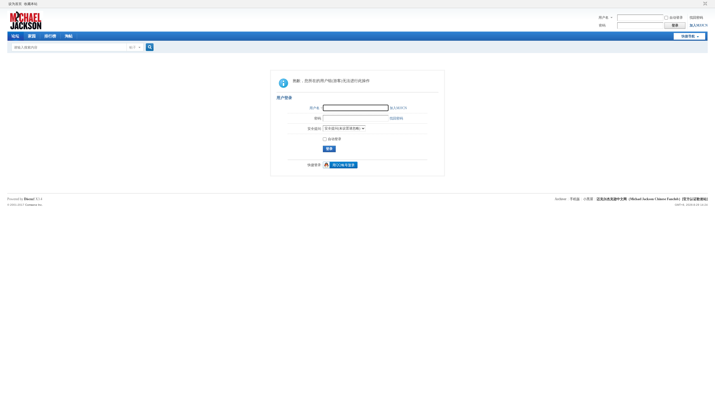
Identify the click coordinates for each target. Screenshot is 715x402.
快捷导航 (688, 36)
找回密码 (696, 18)
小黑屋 (588, 199)
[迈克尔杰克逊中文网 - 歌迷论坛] (25, 28)
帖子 (132, 47)
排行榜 (50, 36)
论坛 (15, 36)
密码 (602, 25)
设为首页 (15, 4)
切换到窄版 (704, 3)
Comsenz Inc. (34, 204)
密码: (318, 118)
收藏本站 (30, 4)
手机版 (575, 199)
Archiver (560, 199)
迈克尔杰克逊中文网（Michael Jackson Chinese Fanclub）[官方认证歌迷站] (652, 199)
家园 (32, 36)
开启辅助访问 (700, 3)
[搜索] (149, 47)
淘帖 (69, 36)
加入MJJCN (699, 25)
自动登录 (676, 18)
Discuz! (29, 199)
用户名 (604, 18)
